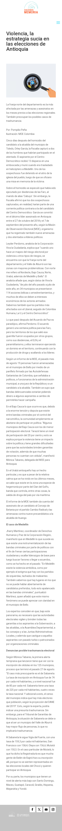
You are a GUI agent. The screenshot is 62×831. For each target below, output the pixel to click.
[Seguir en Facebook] (32, 809)
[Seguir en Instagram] (53, 809)
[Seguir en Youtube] (46, 809)
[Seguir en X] (39, 809)
